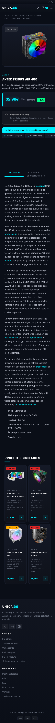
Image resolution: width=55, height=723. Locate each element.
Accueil (8, 15)
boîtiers (8, 260)
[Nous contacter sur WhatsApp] (49, 2)
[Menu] (51, 7)
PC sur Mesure (9, 657)
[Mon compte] (38, 7)
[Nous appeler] (52, 2)
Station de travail (10, 643)
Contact (6, 692)
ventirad (40, 186)
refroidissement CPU (25, 404)
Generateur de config (15, 661)
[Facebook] (5, 626)
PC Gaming (7, 639)
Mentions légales (10, 674)
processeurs (11, 234)
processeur (41, 366)
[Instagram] (12, 626)
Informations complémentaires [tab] (36, 174)
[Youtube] (19, 626)
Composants (19, 15)
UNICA (9, 7)
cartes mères (11, 337)
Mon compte (8, 687)
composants (36, 337)
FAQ (4, 683)
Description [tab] (14, 172)
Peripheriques (8, 652)
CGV (4, 678)
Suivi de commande (11, 696)
